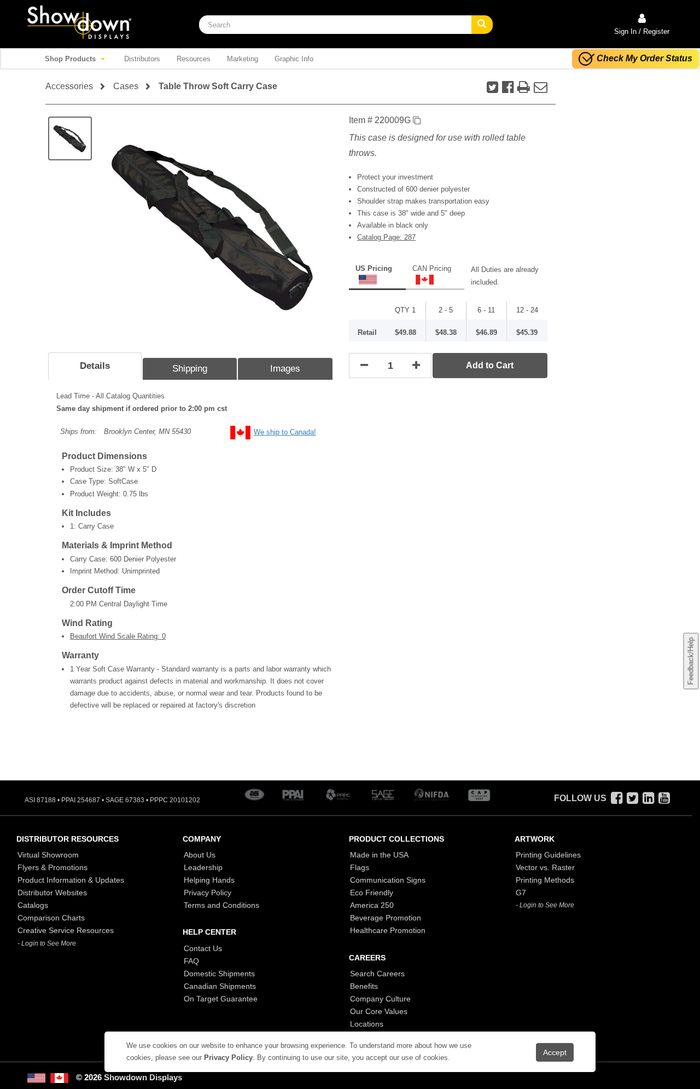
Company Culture (380, 998)
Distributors (142, 59)
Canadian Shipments (220, 986)
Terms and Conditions (221, 905)
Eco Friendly (371, 892)
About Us (199, 854)
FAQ (191, 961)
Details (95, 366)
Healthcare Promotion (387, 930)
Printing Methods (545, 880)
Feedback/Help (690, 661)
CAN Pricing (431, 268)
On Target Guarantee (221, 998)
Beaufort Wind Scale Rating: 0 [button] (118, 636)
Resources (194, 59)
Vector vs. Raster (545, 867)
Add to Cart (490, 365)
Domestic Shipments (219, 973)
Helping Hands (209, 880)
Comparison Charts (51, 917)
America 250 (372, 905)
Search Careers (377, 973)
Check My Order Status (644, 58)
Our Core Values (378, 1011)
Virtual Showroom (48, 854)
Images (285, 368)
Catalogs (33, 905)
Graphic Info (294, 59)
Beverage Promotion (385, 917)
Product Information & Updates (71, 880)
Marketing (242, 59)
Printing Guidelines (548, 854)
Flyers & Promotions (53, 867)
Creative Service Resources (66, 930)
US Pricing (373, 268)
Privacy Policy (207, 892)
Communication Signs (387, 880)
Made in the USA (379, 854)
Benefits (364, 986)
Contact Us (203, 948)
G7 (521, 892)
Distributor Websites (52, 892)
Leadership (203, 867)
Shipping (189, 368)
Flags (359, 867)
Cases (125, 86)
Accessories (69, 86)
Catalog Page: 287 (386, 237)
